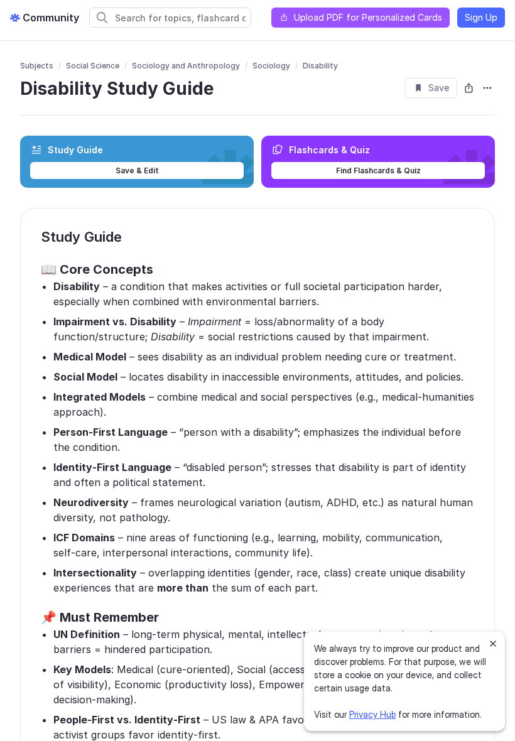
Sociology (271, 65)
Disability (320, 65)
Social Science (92, 65)
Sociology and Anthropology (186, 65)
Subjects (36, 65)
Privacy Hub (372, 714)
